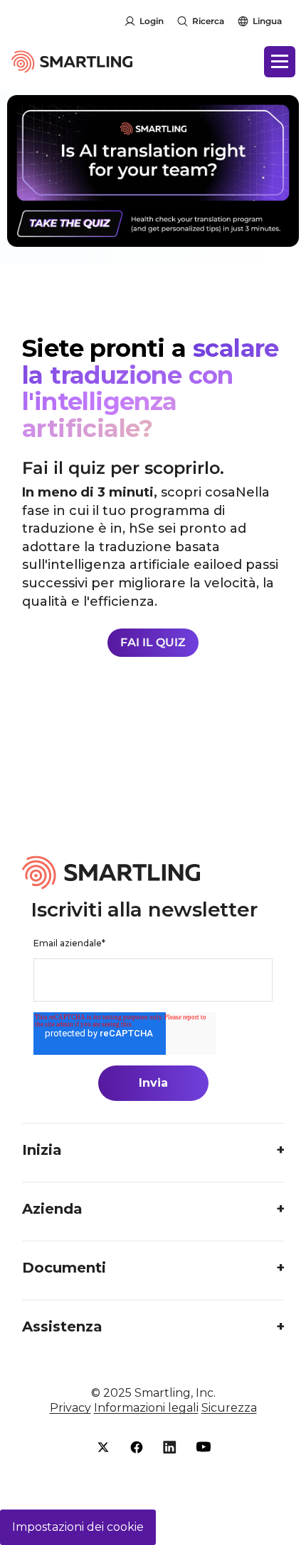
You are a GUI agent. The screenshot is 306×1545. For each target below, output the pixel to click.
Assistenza (62, 1326)
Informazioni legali (146, 1407)
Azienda (52, 1208)
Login (151, 21)
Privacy (70, 1407)
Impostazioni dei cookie (78, 1527)
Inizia (42, 1149)
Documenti (64, 1267)
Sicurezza (229, 1407)
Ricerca (208, 21)
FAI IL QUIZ (153, 642)
